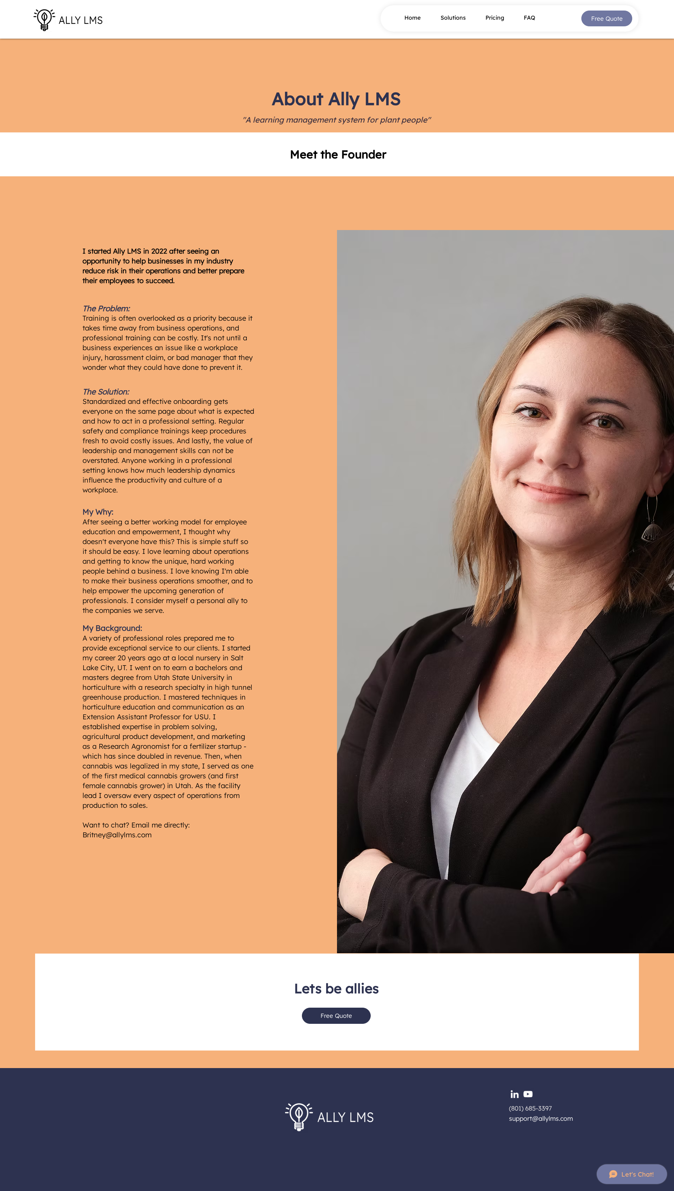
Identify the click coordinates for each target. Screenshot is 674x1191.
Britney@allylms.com (117, 834)
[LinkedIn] (514, 1094)
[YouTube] (528, 1094)
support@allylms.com (541, 1118)
